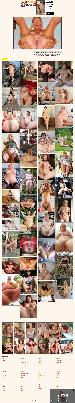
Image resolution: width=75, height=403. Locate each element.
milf (39, 377)
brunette (4, 390)
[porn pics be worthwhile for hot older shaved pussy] (28, 201)
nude (39, 380)
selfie (57, 369)
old (39, 382)
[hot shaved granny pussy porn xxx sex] (28, 282)
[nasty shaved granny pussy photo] (64, 264)
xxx (57, 395)
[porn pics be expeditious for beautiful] (64, 116)
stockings (58, 379)
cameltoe (4, 395)
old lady (40, 384)
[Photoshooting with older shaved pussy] (37, 48)
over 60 (40, 394)
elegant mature (23, 375)
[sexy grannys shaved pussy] (11, 176)
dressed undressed (24, 373)
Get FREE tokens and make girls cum (23, 135)
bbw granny (4, 367)
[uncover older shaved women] (46, 167)
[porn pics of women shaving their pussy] (46, 271)
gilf (21, 386)
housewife (40, 367)
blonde (3, 382)
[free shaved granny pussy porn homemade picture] (46, 225)
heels (39, 362)
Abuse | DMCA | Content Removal (36, 400)
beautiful (4, 371)
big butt (4, 394)
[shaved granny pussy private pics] (28, 181)
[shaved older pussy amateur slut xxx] (28, 71)
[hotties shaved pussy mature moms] (64, 139)
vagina (57, 388)
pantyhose (58, 360)
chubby (22, 358)
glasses (22, 390)
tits (57, 382)
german (22, 384)
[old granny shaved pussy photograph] (28, 221)
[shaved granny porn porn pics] (64, 211)
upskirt (57, 386)
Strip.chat (21, 136)
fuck (21, 382)
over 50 (40, 392)
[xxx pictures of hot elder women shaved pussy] (28, 263)
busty (3, 392)
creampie (22, 367)
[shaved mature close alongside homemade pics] (64, 288)
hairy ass (40, 358)
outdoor (40, 388)
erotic (21, 377)
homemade (40, 364)
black (3, 380)
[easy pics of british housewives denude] (11, 266)
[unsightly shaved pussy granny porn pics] (46, 118)
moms (39, 379)
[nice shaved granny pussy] (46, 196)
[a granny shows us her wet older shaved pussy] (64, 164)
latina (39, 369)
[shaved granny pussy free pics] (64, 237)
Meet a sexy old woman (47, 52)
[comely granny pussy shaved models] (46, 142)
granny (21, 394)
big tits (3, 377)
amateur (4, 358)
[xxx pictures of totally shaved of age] (11, 224)
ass (3, 362)
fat (21, 379)
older (39, 386)
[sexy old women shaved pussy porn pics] (11, 196)
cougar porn (22, 364)
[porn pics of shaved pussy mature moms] (28, 306)
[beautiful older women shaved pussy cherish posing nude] (28, 155)
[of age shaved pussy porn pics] (64, 74)
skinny (57, 373)
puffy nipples (59, 362)
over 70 (40, 395)
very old (58, 390)
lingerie (40, 373)
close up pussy (23, 362)
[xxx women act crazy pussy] (11, 244)
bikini (3, 379)
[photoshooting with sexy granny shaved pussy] (28, 117)
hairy (21, 395)
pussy (57, 364)
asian (3, 360)
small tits (58, 375)
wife (57, 394)
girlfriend (22, 388)
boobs (3, 386)
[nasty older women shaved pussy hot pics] (64, 188)
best (3, 373)
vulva (57, 392)
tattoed (58, 380)
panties (58, 358)
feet (21, 380)
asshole (4, 364)
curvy (21, 371)
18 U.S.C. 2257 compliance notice (49, 400)
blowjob (4, 384)
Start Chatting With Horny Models (31, 135)
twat (57, 384)
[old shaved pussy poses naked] (11, 74)
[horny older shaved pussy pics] (11, 122)
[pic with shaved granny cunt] (46, 71)
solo (57, 377)
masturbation (41, 375)
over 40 (40, 390)
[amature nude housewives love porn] (46, 250)
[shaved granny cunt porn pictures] (11, 290)
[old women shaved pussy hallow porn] (11, 148)
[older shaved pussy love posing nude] (64, 95)
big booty (4, 375)
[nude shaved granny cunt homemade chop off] (11, 99)
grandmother (23, 392)
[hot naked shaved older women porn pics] (46, 93)
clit (21, 360)
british (3, 388)
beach (3, 369)
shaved (58, 371)
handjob (40, 360)
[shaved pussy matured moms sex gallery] (28, 245)
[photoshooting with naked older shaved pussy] (46, 291)
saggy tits (58, 367)
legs (39, 371)
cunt (21, 369)
